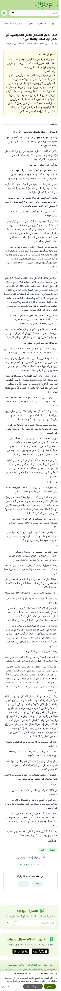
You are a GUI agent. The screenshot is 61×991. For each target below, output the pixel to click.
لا (23, 883)
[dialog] (29, 981)
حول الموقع (48, 965)
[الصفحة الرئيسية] (53, 24)
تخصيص (6, 986)
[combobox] (36, 13)
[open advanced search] (13, 13)
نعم (37, 883)
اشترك (9, 923)
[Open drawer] (3, 5)
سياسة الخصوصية (16, 965)
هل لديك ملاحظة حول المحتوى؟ (30, 865)
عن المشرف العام (34, 965)
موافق (49, 986)
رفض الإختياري (33, 986)
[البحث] (4, 13)
